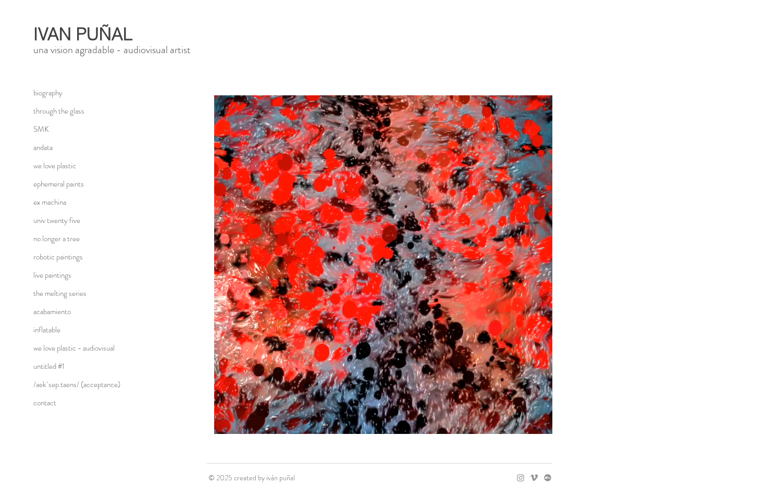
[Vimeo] (534, 477)
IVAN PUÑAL (82, 33)
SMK (41, 129)
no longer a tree (56, 238)
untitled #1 (49, 366)
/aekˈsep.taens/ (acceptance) (70, 384)
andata (43, 147)
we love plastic (54, 165)
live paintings (52, 275)
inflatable (46, 329)
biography (48, 92)
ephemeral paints (58, 184)
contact (44, 402)
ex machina (49, 202)
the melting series (60, 293)
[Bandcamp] (547, 477)
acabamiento (52, 311)
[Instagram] (520, 477)
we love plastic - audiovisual (70, 348)
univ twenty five (56, 220)
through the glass (58, 111)
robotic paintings (58, 257)
